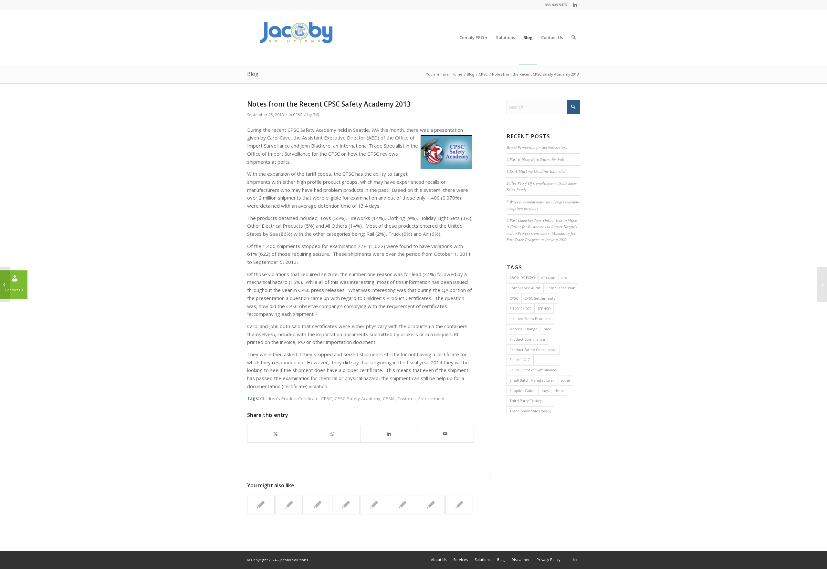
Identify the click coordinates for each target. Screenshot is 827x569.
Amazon (548, 277)
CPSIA (389, 398)
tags (545, 390)
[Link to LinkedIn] (575, 5)
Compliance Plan (560, 287)
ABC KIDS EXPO (522, 277)
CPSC (297, 115)
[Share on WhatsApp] (332, 434)
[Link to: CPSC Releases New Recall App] (402, 504)
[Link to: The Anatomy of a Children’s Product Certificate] (261, 504)
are (564, 277)
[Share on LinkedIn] (389, 434)
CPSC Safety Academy (357, 398)
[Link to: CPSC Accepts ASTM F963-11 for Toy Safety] (374, 504)
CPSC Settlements (539, 298)
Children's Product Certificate (289, 398)
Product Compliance (527, 339)
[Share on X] (275, 434)
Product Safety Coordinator (533, 349)
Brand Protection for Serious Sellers (537, 147)
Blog (252, 74)
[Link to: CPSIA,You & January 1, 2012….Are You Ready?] (459, 504)
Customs (406, 398)
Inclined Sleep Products (529, 318)
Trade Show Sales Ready (530, 411)
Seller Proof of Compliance (532, 369)
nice (547, 328)
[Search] (573, 37)
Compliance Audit (524, 287)
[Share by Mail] (445, 434)
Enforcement (431, 398)
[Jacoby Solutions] (295, 37)
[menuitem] (473, 37)
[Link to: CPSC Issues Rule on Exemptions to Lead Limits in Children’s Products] (317, 504)
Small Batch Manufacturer (531, 380)
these (559, 390)
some (565, 380)
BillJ (316, 115)
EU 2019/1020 (520, 308)
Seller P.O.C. (520, 359)
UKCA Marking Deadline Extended (536, 171)
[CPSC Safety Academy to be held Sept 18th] (5, 284)
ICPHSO (544, 308)
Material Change (523, 328)
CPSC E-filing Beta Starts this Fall (535, 159)
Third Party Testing (525, 400)
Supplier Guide (522, 390)
